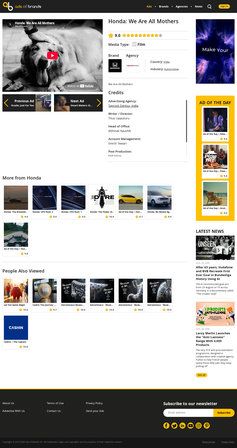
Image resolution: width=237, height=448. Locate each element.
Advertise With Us (13, 411)
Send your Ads (95, 411)
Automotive (171, 69)
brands (28, 6)
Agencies (182, 7)
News (198, 7)
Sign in (224, 7)
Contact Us (54, 411)
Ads (149, 7)
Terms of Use (55, 403)
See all (201, 375)
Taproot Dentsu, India (123, 106)
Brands (163, 7)
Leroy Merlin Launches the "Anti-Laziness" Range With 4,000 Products (213, 339)
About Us (8, 403)
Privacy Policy (94, 403)
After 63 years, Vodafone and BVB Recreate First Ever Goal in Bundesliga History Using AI (214, 273)
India (166, 62)
